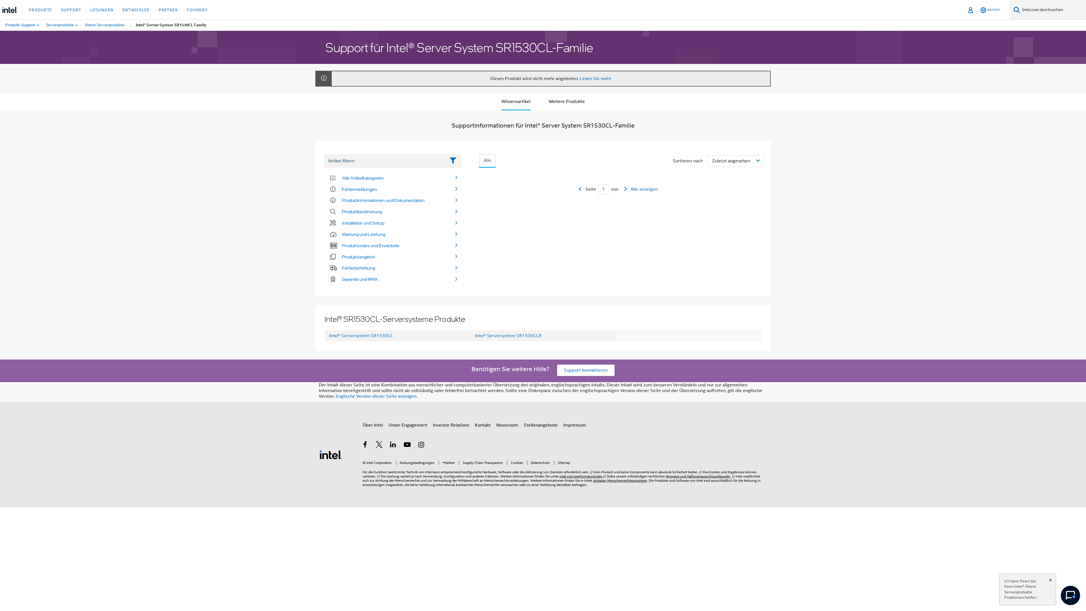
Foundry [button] (197, 9)
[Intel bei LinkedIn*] (393, 445)
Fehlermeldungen (359, 189)
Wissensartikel (516, 101)
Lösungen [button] (101, 9)
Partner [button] (168, 9)
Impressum (574, 425)
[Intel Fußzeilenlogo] (331, 454)
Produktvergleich (358, 257)
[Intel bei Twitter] (379, 445)
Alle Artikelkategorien (363, 178)
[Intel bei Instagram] (421, 445)
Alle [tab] (487, 160)
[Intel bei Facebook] (365, 445)
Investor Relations (451, 425)
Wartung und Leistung (363, 234)
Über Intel (373, 425)
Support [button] (71, 9)
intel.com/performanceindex (580, 476)
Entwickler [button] (136, 9)
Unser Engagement (408, 425)
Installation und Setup (363, 223)
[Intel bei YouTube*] (407, 445)
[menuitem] (60, 25)
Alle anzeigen (644, 189)
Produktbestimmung (362, 211)
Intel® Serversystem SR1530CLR (508, 336)
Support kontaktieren (586, 370)
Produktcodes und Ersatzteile (370, 245)
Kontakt (483, 425)
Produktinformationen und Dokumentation (383, 200)
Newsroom (507, 425)
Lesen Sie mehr (595, 78)
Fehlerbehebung (358, 268)
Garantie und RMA (360, 279)
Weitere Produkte (567, 101)
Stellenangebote (541, 425)
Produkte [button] (40, 9)
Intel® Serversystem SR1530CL (361, 336)
